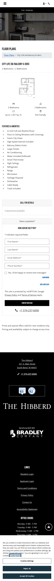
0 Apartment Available (15, 210)
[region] (27, 558)
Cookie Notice (15, 555)
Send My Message (27, 303)
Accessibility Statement (27, 509)
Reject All (27, 568)
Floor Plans (9, 55)
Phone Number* (14, 265)
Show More (45, 277)
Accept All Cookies (27, 576)
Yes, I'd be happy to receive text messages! (27, 272)
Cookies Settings (27, 561)
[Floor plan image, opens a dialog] (27, 88)
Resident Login (27, 474)
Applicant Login (27, 481)
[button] (45, 3)
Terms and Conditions (27, 488)
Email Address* (14, 257)
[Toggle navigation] (5, 3)
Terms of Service (29, 295)
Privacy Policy (11, 295)
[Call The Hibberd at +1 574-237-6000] (49, 3)
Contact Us (27, 502)
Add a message (44, 284)
